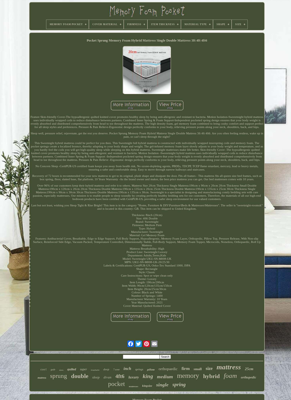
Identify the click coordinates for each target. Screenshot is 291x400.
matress (42, 377)
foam (230, 375)
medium (165, 376)
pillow (151, 369)
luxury (133, 377)
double (79, 376)
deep (106, 369)
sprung (58, 375)
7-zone (116, 369)
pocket (116, 383)
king (148, 376)
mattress (229, 367)
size (209, 368)
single (162, 384)
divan (107, 377)
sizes (61, 370)
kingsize (147, 385)
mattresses (133, 386)
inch (127, 368)
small (198, 369)
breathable (95, 370)
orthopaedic (168, 369)
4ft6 (120, 376)
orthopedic (248, 377)
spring (179, 384)
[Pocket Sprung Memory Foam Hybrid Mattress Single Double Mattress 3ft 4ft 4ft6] (147, 70)
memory (188, 375)
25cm (249, 369)
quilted (71, 369)
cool (43, 369)
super (83, 369)
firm (186, 368)
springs (139, 369)
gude (53, 369)
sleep (96, 377)
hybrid (211, 376)
